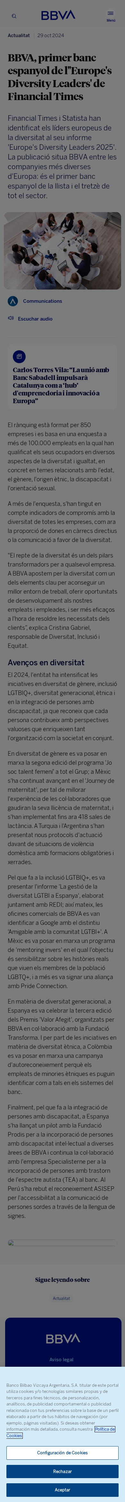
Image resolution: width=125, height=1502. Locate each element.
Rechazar (62, 1471)
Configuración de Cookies (62, 1452)
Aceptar (63, 1489)
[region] (62, 1434)
